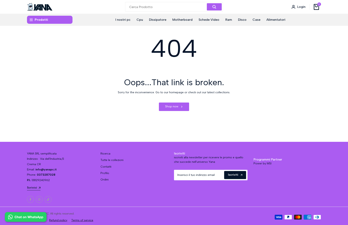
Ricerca (105, 153)
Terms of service (82, 220)
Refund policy (58, 220)
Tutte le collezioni (111, 160)
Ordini (104, 179)
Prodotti (41, 20)
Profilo (104, 173)
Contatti (105, 166)
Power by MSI (262, 163)
